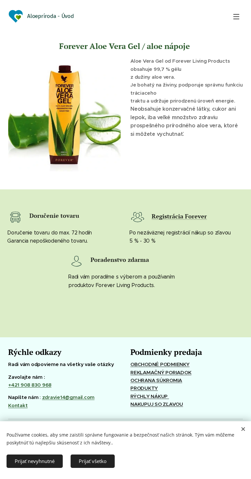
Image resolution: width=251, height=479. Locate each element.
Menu (236, 16)
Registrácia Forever (179, 216)
